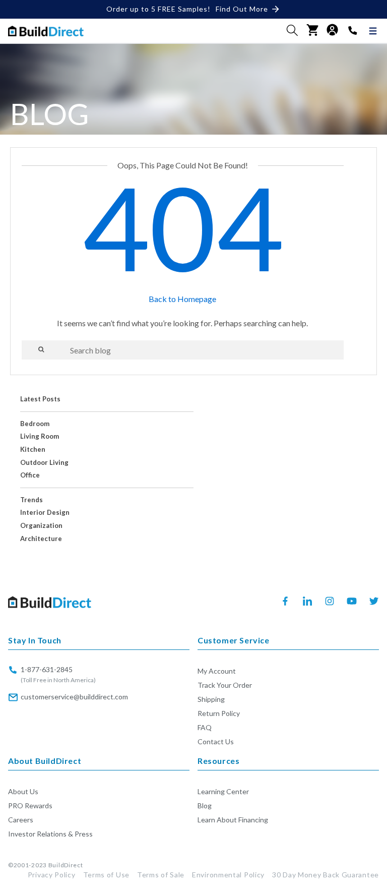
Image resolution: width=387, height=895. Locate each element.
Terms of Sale (160, 874)
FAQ (205, 727)
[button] (292, 30)
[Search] (41, 349)
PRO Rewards (30, 805)
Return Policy (219, 713)
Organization (41, 525)
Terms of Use (106, 874)
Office (30, 475)
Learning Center (223, 791)
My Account (217, 671)
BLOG (49, 114)
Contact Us (216, 741)
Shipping (211, 699)
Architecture (41, 539)
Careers (20, 819)
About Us (23, 791)
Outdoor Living (44, 462)
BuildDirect (65, 865)
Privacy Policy (52, 874)
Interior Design (45, 512)
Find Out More (242, 9)
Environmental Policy (228, 874)
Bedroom (34, 424)
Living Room (39, 436)
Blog (205, 805)
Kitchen (32, 449)
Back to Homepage (182, 299)
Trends (31, 500)
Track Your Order (225, 685)
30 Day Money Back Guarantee (325, 874)
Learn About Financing (233, 819)
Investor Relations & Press (50, 833)
